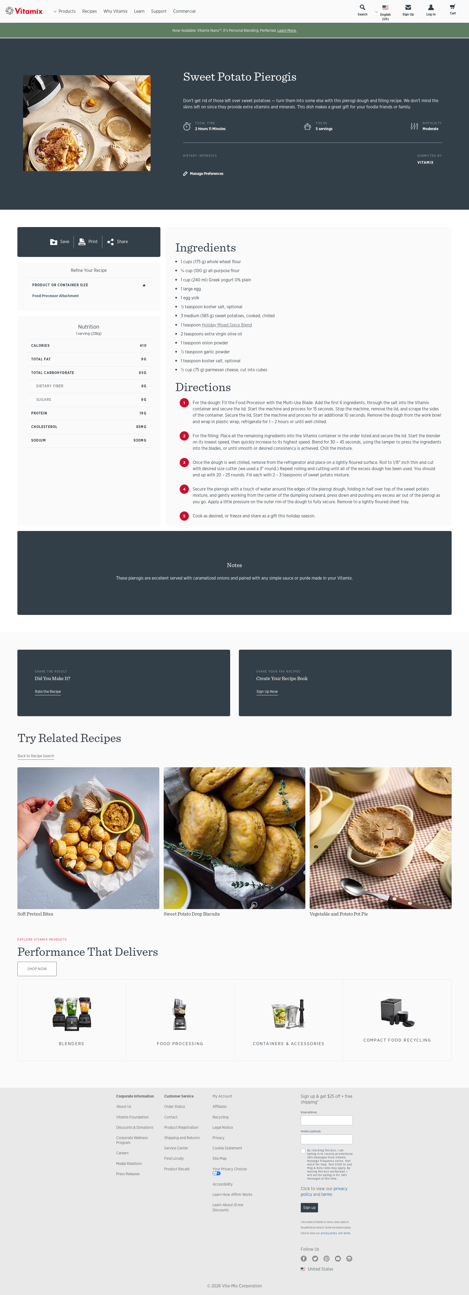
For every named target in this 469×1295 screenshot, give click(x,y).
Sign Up (408, 14)
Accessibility (223, 1184)
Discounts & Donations (134, 1127)
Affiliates (220, 1106)
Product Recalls (177, 1169)
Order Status (174, 1106)
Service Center (176, 1148)
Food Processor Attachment (55, 295)
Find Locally (174, 1158)
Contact (171, 1117)
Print (93, 241)
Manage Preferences (206, 173)
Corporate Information (135, 1096)
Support (159, 11)
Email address (309, 1112)
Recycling (221, 1117)
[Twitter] (315, 1259)
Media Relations (129, 1163)
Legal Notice (223, 1127)
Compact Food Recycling (397, 1040)
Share (122, 241)
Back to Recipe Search (36, 755)
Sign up (309, 1207)
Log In (431, 14)
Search (362, 14)
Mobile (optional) (311, 1131)
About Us (123, 1106)
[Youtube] (338, 1259)
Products (67, 11)
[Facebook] (304, 1259)
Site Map (220, 1158)
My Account (222, 1096)
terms (326, 1194)
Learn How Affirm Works (232, 1194)
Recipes (89, 11)
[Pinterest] (326, 1259)
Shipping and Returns (182, 1137)
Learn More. (287, 30)
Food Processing (180, 1043)
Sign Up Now (267, 691)
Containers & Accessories (289, 1043)
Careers (122, 1153)
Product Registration (181, 1127)
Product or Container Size (60, 285)
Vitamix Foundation (132, 1117)
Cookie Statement (227, 1148)
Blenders (72, 1043)
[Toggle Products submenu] (55, 11)
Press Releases (128, 1173)
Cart (453, 13)
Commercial (184, 11)
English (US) (385, 16)
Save (64, 241)
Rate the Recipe (48, 691)
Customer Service (179, 1096)
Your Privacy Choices (230, 1169)
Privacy (218, 1137)
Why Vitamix (115, 11)
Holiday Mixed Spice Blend (227, 325)
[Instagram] (349, 1259)
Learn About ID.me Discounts (228, 1207)
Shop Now (37, 968)
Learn (139, 11)
